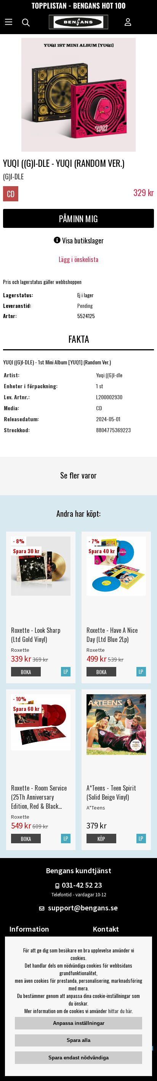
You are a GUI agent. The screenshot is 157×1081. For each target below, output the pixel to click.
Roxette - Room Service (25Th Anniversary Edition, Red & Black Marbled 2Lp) (39, 797)
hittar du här (120, 1011)
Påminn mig (78, 218)
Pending (85, 305)
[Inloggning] (128, 22)
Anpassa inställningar (78, 1023)
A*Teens (96, 807)
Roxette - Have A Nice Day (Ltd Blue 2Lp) (112, 635)
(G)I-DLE (13, 176)
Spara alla (78, 1040)
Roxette (20, 649)
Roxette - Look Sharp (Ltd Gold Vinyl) (35, 635)
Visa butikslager (82, 240)
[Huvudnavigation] (8, 23)
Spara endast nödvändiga (78, 1058)
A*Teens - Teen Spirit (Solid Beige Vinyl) (111, 792)
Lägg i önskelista (78, 259)
